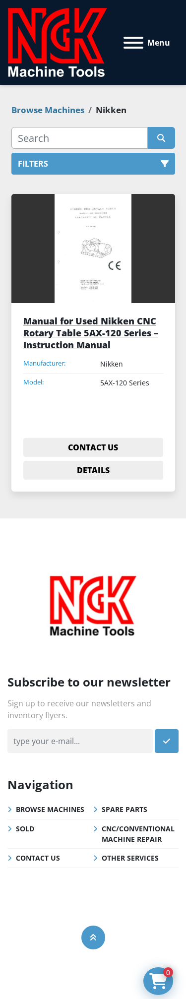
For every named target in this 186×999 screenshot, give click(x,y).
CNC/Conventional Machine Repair (138, 834)
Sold (25, 828)
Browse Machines (50, 809)
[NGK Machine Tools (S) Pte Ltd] (92, 604)
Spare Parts (124, 809)
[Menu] (133, 43)
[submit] (161, 138)
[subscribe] (167, 741)
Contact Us (38, 858)
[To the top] (93, 937)
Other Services (130, 858)
